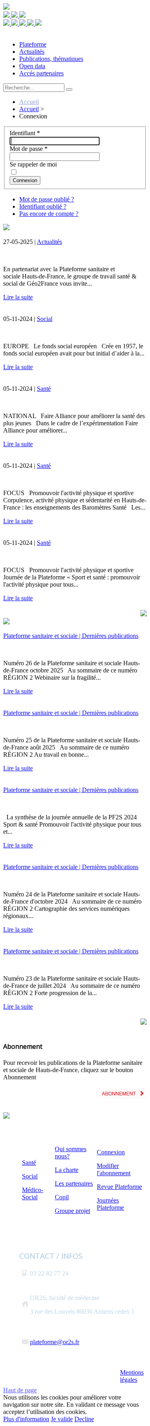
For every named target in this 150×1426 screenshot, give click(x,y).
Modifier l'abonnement (113, 1169)
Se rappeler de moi (33, 164)
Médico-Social (32, 1193)
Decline (84, 1419)
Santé (44, 388)
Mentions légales (132, 1376)
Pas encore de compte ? (48, 213)
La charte (66, 1169)
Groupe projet (72, 1210)
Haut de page (20, 1390)
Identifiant (25, 133)
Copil (62, 1197)
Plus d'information (26, 1419)
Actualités (49, 241)
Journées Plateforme (110, 1204)
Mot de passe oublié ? (46, 199)
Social (44, 318)
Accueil (29, 101)
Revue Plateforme (119, 1186)
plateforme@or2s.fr (54, 1342)
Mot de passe (29, 148)
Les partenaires (74, 1183)
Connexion (25, 180)
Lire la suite (18, 297)
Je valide (62, 1419)
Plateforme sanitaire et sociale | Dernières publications (70, 635)
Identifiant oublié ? (42, 206)
